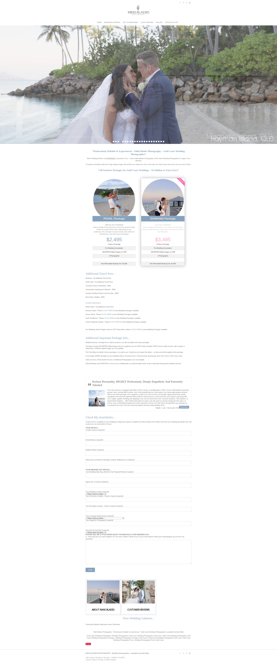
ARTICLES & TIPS (171, 22)
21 (161, 141)
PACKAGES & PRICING (112, 22)
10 (134, 141)
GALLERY (159, 22)
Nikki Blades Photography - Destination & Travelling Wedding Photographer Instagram (189, 2)
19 (156, 141)
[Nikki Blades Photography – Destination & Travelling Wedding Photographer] (138, 10)
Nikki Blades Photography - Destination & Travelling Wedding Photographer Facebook (180, 2)
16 (149, 141)
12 (139, 141)
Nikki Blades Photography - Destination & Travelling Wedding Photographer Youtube (186, 2)
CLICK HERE (108, 310)
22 (163, 141)
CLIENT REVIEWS (147, 22)
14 (144, 141)
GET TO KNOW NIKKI (130, 22)
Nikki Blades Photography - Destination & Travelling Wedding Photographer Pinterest (183, 2)
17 (151, 141)
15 (146, 141)
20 (158, 141)
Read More (184, 407)
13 (142, 141)
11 (137, 141)
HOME (99, 22)
